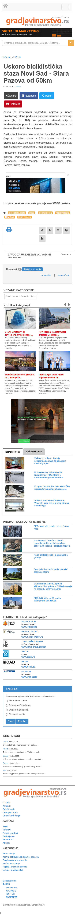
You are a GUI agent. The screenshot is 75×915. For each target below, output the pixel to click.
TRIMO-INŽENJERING (32, 641)
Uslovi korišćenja (11, 816)
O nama (6, 802)
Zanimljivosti (9, 836)
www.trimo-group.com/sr (33, 647)
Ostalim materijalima (18, 710)
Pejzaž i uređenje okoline (15, 867)
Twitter (48, 95)
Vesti (18, 57)
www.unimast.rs (29, 677)
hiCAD (24, 661)
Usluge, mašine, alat (13, 870)
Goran (6, 742)
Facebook (30, 95)
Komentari (11, 736)
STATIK (25, 651)
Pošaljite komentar (33, 269)
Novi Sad (9, 217)
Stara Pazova (24, 217)
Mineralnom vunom (18, 700)
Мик (5, 770)
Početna (7, 57)
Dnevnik (18, 87)
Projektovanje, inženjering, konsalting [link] (21, 296)
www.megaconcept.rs (32, 637)
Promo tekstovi (10, 833)
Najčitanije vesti (34, 451)
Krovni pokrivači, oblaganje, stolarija (21, 857)
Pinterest (14, 103)
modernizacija (62, 213)
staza (31, 213)
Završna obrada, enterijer (15, 860)
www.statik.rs (28, 657)
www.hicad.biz (28, 667)
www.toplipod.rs (29, 627)
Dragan (6, 756)
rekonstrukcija (45, 213)
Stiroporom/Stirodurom (20, 705)
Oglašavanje (9, 809)
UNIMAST (26, 671)
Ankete (6, 843)
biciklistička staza (17, 213)
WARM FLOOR (28, 621)
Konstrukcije (9, 853)
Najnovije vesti (12, 452)
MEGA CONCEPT (30, 631)
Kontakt (6, 806)
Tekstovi (7, 830)
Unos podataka (10, 812)
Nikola (6, 749)
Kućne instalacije (11, 863)
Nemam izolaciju (17, 714)
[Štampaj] (9, 229)
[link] (37, 21)
